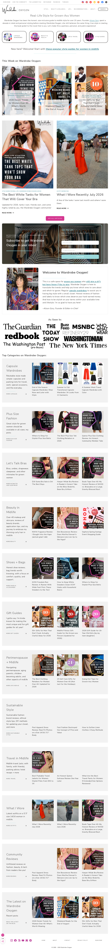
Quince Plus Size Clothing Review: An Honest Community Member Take (92, 438)
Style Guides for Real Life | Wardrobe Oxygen (16, 191)
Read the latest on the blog (12, 922)
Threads (65, 2)
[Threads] (106, 2)
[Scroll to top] (106, 945)
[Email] (94, 2)
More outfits (11, 825)
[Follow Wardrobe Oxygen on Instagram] (11, 940)
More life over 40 (12, 685)
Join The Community (19, 2)
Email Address (66, 247)
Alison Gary (94, 20)
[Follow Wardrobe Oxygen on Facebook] (15, 940)
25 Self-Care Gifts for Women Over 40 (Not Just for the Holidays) (66, 681)
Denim (21, 95)
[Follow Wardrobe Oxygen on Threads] (19, 940)
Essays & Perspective (55, 103)
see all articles (55, 218)
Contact (67, 940)
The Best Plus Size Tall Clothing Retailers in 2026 (66, 438)
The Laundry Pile (35, 2)
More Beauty (11, 541)
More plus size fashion (11, 439)
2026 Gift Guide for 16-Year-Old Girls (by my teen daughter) (92, 633)
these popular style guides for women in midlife (72, 48)
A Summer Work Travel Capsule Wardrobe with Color (92, 390)
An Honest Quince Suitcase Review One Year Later (67, 778)
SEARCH (103, 9)
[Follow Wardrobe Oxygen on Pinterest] (30, 940)
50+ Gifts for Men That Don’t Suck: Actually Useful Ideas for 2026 (42, 633)
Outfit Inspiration (63, 191)
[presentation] (55, 90)
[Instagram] (82, 2)
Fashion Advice (36, 191)
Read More (7, 213)
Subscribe (6, 2)
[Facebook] (102, 2)
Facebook (56, 2)
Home (43, 940)
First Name (65, 239)
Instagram (47, 2)
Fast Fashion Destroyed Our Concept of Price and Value (67, 730)
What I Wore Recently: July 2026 (80, 195)
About (55, 940)
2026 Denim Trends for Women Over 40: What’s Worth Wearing (42, 923)
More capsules (11, 394)
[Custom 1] (98, 2)
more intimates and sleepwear (12, 484)
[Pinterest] (86, 2)
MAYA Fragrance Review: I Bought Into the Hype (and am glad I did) (42, 534)
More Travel (11, 778)
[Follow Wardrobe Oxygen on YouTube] (23, 940)
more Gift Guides (12, 633)
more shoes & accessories (11, 586)
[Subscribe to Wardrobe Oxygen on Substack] (27, 940)
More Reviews (11, 876)
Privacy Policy (83, 940)
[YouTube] (90, 2)
